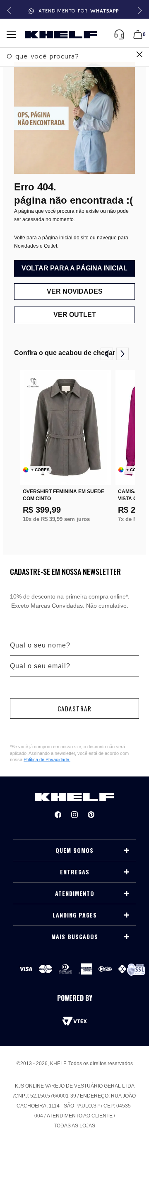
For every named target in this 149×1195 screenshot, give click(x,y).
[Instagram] (74, 814)
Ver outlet (74, 314)
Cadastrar (75, 708)
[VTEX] (74, 1021)
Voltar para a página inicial (74, 268)
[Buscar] (138, 55)
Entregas (74, 872)
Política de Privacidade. (47, 759)
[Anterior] (107, 354)
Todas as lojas (74, 1126)
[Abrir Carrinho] (137, 34)
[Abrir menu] (11, 34)
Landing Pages (75, 915)
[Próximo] (122, 354)
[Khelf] (61, 34)
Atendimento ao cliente (80, 1116)
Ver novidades (75, 291)
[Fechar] (139, 55)
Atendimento (74, 893)
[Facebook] (58, 814)
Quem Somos (74, 850)
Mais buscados (74, 936)
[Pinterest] (91, 814)
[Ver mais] (126, 850)
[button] (138, 11)
